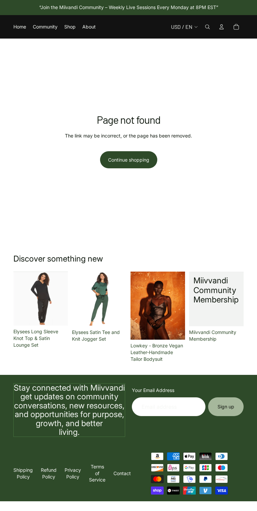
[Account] (221, 26)
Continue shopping (128, 160)
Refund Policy (49, 473)
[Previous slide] (20, 298)
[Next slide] (60, 298)
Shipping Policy (23, 473)
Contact (122, 473)
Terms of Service (97, 473)
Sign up (226, 406)
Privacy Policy (73, 473)
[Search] (207, 26)
